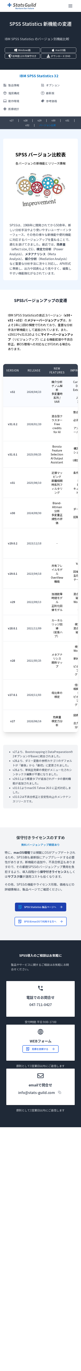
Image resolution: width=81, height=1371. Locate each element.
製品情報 (13, 85)
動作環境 (13, 101)
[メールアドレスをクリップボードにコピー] (59, 1092)
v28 (26, 120)
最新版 (50, 93)
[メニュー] (70, 6)
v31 (67, 120)
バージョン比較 (47, 125)
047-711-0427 (40, 1004)
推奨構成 (13, 93)
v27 (12, 120)
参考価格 (51, 101)
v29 (39, 120)
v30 (53, 120)
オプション (53, 85)
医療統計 (13, 109)
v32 (27, 125)
